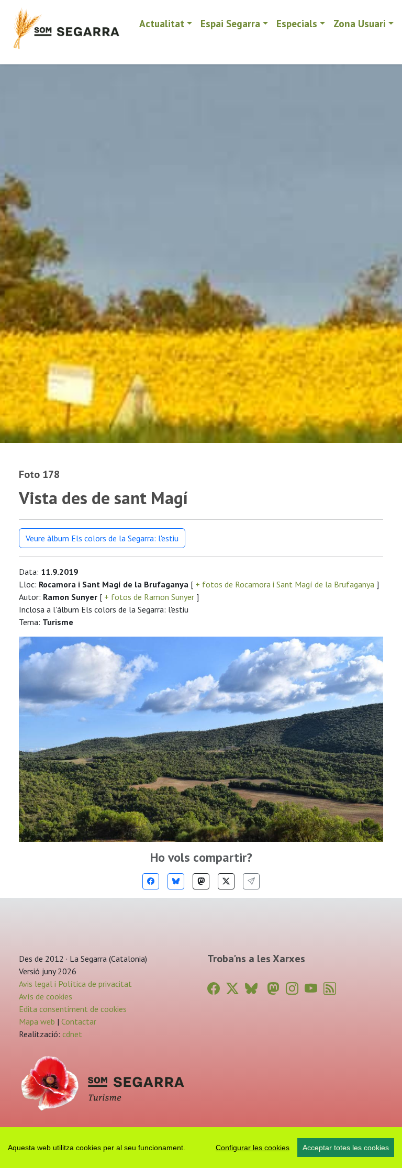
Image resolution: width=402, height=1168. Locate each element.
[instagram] (292, 989)
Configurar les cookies (252, 1147)
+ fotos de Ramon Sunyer (149, 597)
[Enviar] (251, 881)
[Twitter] (226, 881)
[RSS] (329, 989)
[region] (201, 1147)
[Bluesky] (176, 881)
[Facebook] (150, 881)
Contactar (78, 1021)
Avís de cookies (45, 996)
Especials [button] (296, 23)
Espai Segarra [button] (230, 23)
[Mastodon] (201, 881)
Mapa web (37, 1021)
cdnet (71, 1034)
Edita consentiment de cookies (73, 1009)
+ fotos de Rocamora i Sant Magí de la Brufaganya (284, 584)
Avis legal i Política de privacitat (75, 983)
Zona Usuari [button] (359, 23)
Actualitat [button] (161, 23)
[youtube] (311, 989)
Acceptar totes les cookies (346, 1147)
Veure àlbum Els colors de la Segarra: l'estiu (102, 538)
